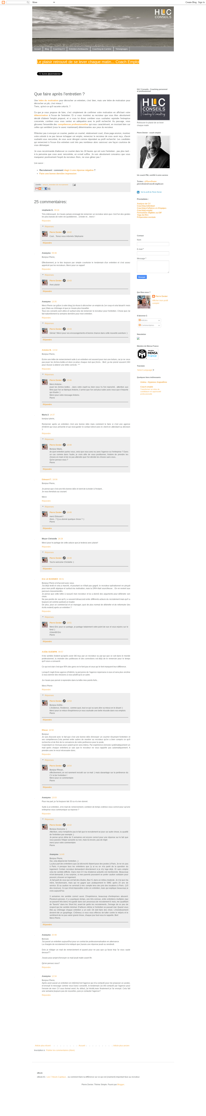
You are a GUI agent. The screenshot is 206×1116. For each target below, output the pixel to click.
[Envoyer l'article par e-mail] (74, 185)
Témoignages (122, 49)
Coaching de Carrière (101, 49)
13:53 (69, 701)
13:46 (69, 380)
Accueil (37, 49)
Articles (144, 320)
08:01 (61, 579)
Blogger (120, 1084)
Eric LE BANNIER (50, 579)
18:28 (60, 539)
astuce (45, 185)
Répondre (46, 221)
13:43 (69, 281)
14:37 (52, 415)
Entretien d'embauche (78, 49)
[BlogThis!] (40, 188)
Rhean (45, 730)
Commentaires (147, 325)
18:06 (54, 479)
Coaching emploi (144, 210)
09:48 (54, 253)
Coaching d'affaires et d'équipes (151, 208)
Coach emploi (146, 387)
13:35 (54, 302)
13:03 (54, 797)
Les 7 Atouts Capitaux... (57, 1077)
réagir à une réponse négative (79, 170)
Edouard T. (47, 479)
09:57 (60, 652)
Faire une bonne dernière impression (57, 173)
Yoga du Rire (143, 215)
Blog (47, 49)
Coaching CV (59, 49)
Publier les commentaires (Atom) (60, 1050)
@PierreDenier (151, 181)
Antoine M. (47, 350)
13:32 (54, 350)
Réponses (49, 226)
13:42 (69, 232)
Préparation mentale (146, 217)
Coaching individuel (146, 206)
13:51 (69, 623)
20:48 (54, 935)
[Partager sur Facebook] (46, 188)
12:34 (54, 976)
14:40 (61, 854)
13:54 (69, 766)
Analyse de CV (143, 204)
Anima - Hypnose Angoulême (153, 382)
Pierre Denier (56, 232)
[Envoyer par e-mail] (36, 188)
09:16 (56, 210)
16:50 (51, 730)
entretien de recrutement (58, 185)
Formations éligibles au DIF (149, 213)
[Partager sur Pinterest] (49, 188)
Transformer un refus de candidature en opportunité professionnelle (150, 391)
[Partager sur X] (43, 188)
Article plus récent (43, 1046)
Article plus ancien (121, 1046)
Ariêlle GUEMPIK (49, 652)
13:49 (69, 512)
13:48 (69, 445)
